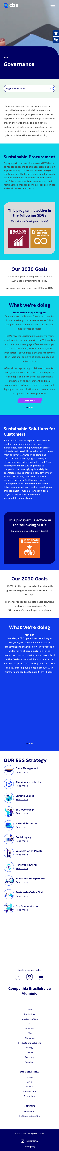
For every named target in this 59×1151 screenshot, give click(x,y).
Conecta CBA (29, 1091)
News (29, 1009)
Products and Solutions (29, 1043)
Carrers (29, 1052)
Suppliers (29, 1062)
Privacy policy (29, 1147)
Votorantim (29, 1111)
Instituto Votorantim (29, 1116)
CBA (30, 1033)
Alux (29, 1082)
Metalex (29, 1077)
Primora (29, 1086)
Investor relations (29, 1019)
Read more (22, 772)
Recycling (29, 1057)
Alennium (29, 1028)
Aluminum (29, 1038)
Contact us (29, 1014)
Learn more (30, 400)
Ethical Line (29, 1096)
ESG (29, 1023)
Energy (29, 1047)
